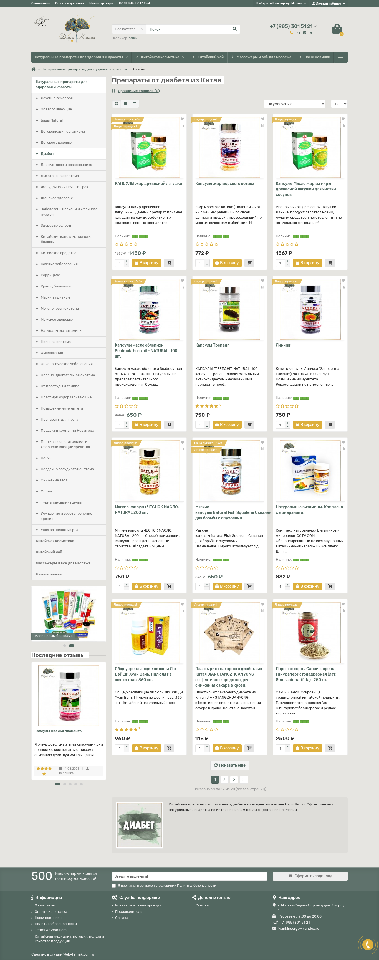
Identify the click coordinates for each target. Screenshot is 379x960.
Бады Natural (52, 120)
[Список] (125, 104)
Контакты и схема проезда (138, 905)
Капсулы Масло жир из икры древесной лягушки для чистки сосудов (306, 189)
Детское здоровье (56, 142)
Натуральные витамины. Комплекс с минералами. (309, 510)
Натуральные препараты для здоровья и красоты (79, 57)
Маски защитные (55, 297)
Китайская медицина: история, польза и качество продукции (69, 938)
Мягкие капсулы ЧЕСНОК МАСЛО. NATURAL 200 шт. (147, 510)
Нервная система (56, 342)
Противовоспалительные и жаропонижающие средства (65, 444)
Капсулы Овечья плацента (58, 731)
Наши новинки (317, 57)
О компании (40, 3)
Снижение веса (54, 480)
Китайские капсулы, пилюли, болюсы (66, 239)
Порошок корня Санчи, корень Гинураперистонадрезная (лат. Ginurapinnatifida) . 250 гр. (306, 674)
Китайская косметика (160, 57)
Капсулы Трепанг (212, 345)
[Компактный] (134, 104)
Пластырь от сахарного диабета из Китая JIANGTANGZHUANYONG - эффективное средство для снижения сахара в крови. (228, 677)
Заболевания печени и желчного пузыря (69, 211)
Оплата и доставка (69, 3)
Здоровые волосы (56, 225)
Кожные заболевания (59, 264)
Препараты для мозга (59, 419)
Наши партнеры (101, 3)
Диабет (47, 153)
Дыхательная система (60, 176)
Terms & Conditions (51, 930)
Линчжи (284, 345)
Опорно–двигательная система (68, 375)
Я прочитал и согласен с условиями (167, 886)
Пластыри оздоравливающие (66, 397)
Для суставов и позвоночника (66, 165)
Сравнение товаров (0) (139, 91)
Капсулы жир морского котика (224, 183)
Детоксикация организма (63, 131)
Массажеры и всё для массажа (264, 57)
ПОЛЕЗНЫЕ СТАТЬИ (134, 3)
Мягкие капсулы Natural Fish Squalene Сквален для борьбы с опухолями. (229, 513)
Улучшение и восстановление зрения (66, 516)
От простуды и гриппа (60, 386)
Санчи (46, 458)
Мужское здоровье (57, 319)
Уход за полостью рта (59, 530)
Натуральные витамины (61, 331)
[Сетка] (116, 104)
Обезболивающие (56, 109)
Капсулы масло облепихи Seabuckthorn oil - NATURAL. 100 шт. (146, 351)
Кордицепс (50, 275)
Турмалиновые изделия (61, 502)
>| (243, 779)
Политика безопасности (56, 924)
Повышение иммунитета (62, 408)
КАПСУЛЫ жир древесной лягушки (148, 183)
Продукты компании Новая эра (67, 430)
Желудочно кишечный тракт (65, 187)
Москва (296, 3)
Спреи (46, 491)
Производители (129, 912)
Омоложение (52, 353)
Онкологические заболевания (67, 364)
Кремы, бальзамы (56, 286)
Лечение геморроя (57, 98)
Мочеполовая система (60, 308)
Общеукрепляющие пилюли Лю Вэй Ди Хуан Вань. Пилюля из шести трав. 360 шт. (145, 674)
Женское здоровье (57, 198)
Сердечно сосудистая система (67, 469)
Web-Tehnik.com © (79, 954)
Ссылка (121, 918)
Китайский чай (210, 57)
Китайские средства (58, 253)
